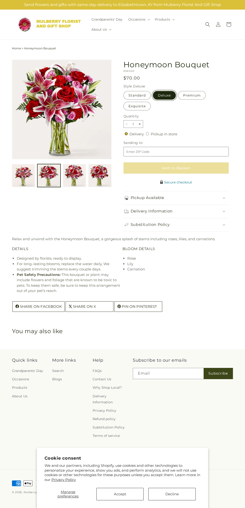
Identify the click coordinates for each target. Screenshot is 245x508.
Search (58, 371)
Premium (192, 95)
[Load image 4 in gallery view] (99, 175)
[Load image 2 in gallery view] (48, 175)
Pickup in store (164, 134)
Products (19, 387)
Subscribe (218, 373)
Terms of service (106, 436)
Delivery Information (103, 399)
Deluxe (164, 95)
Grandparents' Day (27, 371)
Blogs (57, 379)
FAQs (97, 371)
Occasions (20, 379)
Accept (120, 494)
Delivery (137, 134)
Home (16, 48)
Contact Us (102, 379)
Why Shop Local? (107, 387)
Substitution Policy (109, 427)
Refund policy (104, 419)
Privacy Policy (63, 479)
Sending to (140, 142)
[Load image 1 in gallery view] (23, 175)
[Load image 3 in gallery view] (74, 175)
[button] (138, 19)
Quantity (131, 116)
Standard (137, 95)
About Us (20, 396)
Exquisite (137, 106)
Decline (172, 494)
